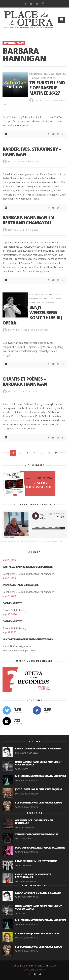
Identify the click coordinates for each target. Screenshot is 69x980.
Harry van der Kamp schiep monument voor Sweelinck (38, 763)
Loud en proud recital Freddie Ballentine (40, 847)
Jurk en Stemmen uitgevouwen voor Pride (40, 775)
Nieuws (35, 78)
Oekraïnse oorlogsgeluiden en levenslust (34, 822)
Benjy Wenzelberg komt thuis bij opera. (32, 315)
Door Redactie (21, 769)
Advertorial (53, 294)
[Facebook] (25, 3)
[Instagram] (31, 3)
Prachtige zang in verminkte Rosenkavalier (33, 876)
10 (48, 452)
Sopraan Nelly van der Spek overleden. (38, 802)
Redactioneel (48, 78)
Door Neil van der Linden (26, 780)
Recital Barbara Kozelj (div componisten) (28, 566)
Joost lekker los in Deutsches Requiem (38, 789)
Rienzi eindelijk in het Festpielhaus (36, 861)
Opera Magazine (9, 541)
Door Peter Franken (24, 865)
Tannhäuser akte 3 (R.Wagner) (21, 584)
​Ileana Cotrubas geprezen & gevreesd (38, 748)
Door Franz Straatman (25, 881)
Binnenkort (35, 74)
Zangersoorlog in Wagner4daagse (36, 834)
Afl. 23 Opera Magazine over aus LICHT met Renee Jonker (39, 541)
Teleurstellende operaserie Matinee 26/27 (47, 88)
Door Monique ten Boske (26, 753)
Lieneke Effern (16, 161)
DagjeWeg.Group (34, 970)
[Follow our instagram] (7, 721)
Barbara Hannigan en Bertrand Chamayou (28, 220)
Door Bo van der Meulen (26, 807)
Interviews (48, 302)
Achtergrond (36, 294)
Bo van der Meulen (45, 100)
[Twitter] (37, 3)
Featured (49, 74)
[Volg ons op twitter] (7, 710)
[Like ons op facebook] (37, 710)
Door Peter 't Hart (23, 838)
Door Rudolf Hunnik (24, 827)
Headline (61, 74)
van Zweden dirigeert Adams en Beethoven (28, 639)
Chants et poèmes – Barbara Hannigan (25, 381)
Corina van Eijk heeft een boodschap (37, 933)
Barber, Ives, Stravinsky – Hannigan (32, 151)
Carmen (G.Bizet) (12, 603)
